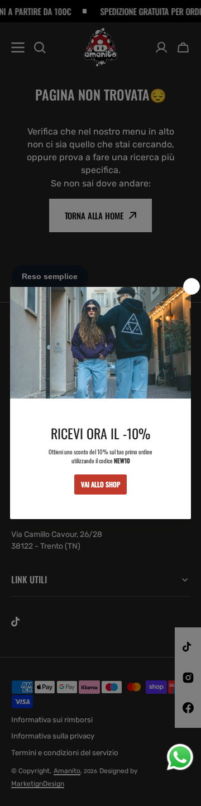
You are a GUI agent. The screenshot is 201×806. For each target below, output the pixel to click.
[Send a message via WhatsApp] (180, 757)
